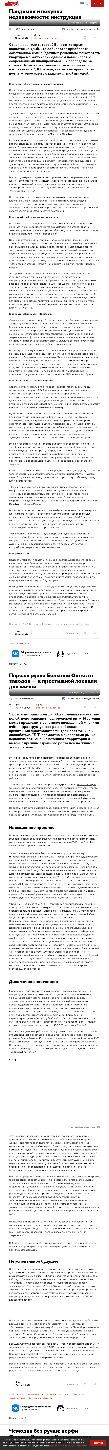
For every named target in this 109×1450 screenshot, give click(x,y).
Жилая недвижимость (75, 1394)
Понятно (98, 1442)
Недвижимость (23, 643)
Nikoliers (32, 768)
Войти (97, 3)
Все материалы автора (46, 38)
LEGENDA (61, 1041)
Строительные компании (40, 1397)
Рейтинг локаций (35, 1394)
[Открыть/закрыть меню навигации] (82, 3)
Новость (20, 1394)
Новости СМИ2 (18, 663)
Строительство (17, 1397)
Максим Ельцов (86, 784)
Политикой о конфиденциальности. (69, 1445)
